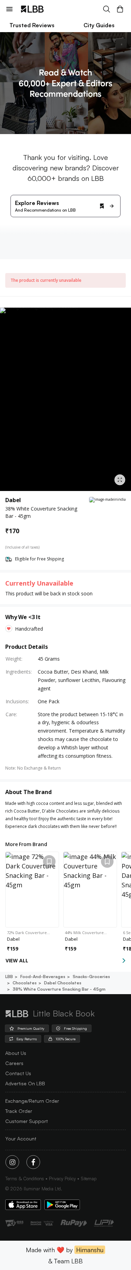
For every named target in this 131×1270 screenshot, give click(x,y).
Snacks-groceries (91, 976)
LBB (9, 976)
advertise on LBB (25, 1083)
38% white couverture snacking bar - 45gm (59, 989)
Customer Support (26, 1121)
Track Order (18, 1111)
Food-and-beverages (42, 976)
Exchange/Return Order (32, 1101)
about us (15, 1053)
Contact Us (18, 1073)
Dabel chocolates (62, 982)
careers (14, 1063)
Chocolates (25, 982)
